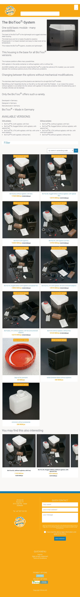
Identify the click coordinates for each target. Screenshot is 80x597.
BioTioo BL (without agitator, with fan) (21, 194)
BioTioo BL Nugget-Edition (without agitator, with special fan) (53, 470)
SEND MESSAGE (60, 538)
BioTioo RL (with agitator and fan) (59, 241)
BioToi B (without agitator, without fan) (59, 331)
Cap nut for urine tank (21, 377)
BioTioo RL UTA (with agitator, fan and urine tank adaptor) (59, 286)
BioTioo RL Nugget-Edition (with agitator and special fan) (21, 286)
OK (76, 150)
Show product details (21, 156)
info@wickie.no (46, 527)
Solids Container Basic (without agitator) (59, 377)
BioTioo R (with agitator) (21, 241)
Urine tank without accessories (21, 422)
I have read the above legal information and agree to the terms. (61, 533)
